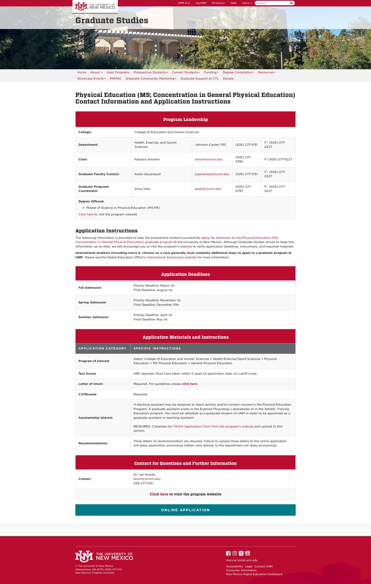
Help (234, 3)
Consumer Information (241, 570)
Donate (228, 78)
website (186, 246)
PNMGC (116, 78)
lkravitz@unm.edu (147, 479)
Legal (248, 566)
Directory (218, 3)
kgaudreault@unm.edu (212, 174)
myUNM (201, 3)
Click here (85, 214)
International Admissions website (171, 257)
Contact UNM (263, 566)
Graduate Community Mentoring (150, 78)
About (95, 72)
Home (81, 72)
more (246, 3)
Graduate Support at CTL (199, 78)
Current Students (185, 72)
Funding (210, 72)
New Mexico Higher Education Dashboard (254, 574)
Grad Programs (118, 72)
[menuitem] (115, 78)
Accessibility (234, 566)
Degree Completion (237, 72)
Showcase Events (90, 78)
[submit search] (291, 3)
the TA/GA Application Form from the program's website (211, 426)
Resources (265, 72)
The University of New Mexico (95, 7)
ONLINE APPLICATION (185, 510)
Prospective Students (150, 72)
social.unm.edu (247, 560)
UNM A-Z (184, 3)
